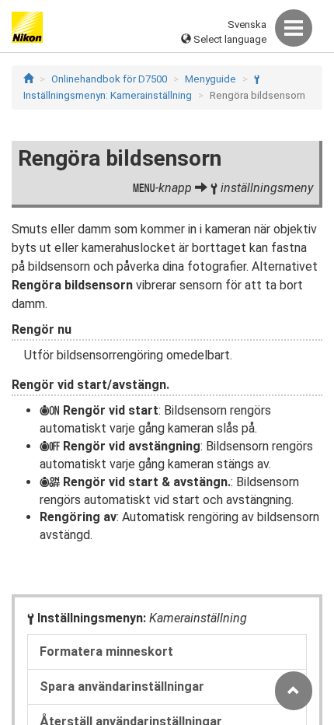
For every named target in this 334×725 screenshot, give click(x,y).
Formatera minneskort (106, 651)
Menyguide (210, 79)
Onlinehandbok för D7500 (109, 79)
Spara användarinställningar (122, 686)
